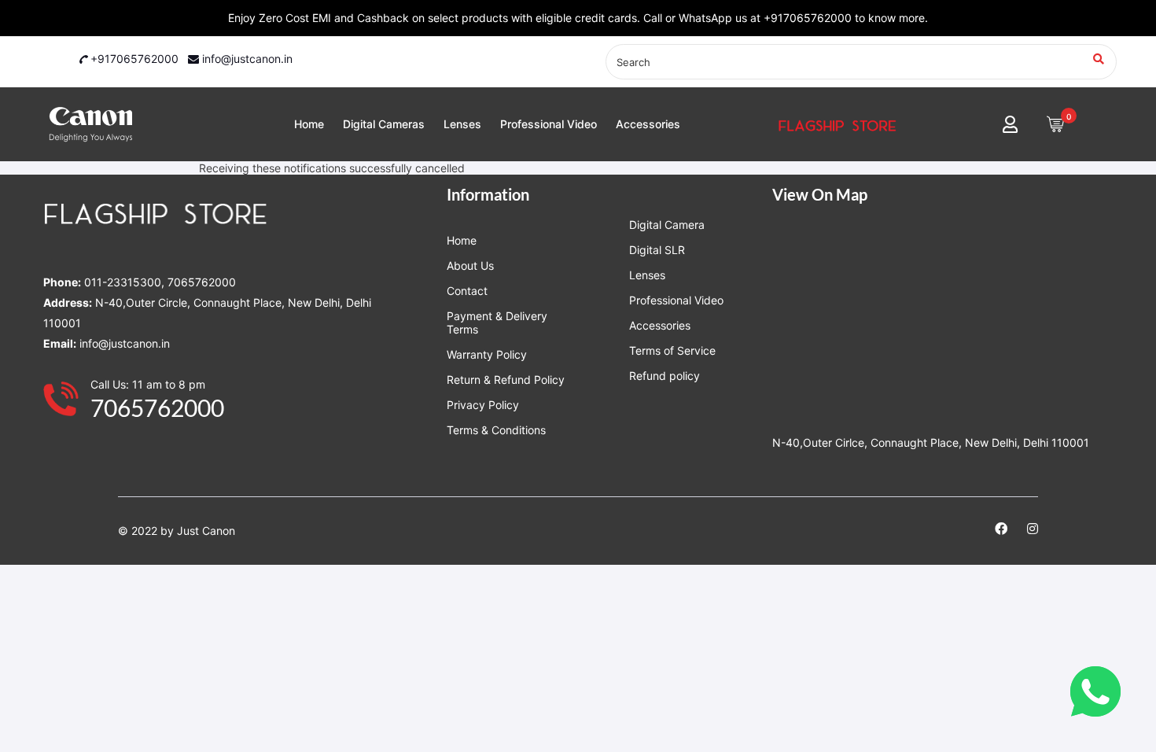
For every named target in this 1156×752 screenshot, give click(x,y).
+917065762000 (133, 58)
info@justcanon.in (246, 58)
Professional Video (548, 124)
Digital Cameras (384, 124)
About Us (470, 265)
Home (309, 124)
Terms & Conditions (496, 430)
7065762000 (157, 407)
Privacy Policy (483, 404)
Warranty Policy (487, 354)
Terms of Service (672, 350)
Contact (467, 290)
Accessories (648, 124)
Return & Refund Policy (506, 379)
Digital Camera (667, 224)
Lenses (462, 124)
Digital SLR (657, 249)
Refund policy (664, 375)
